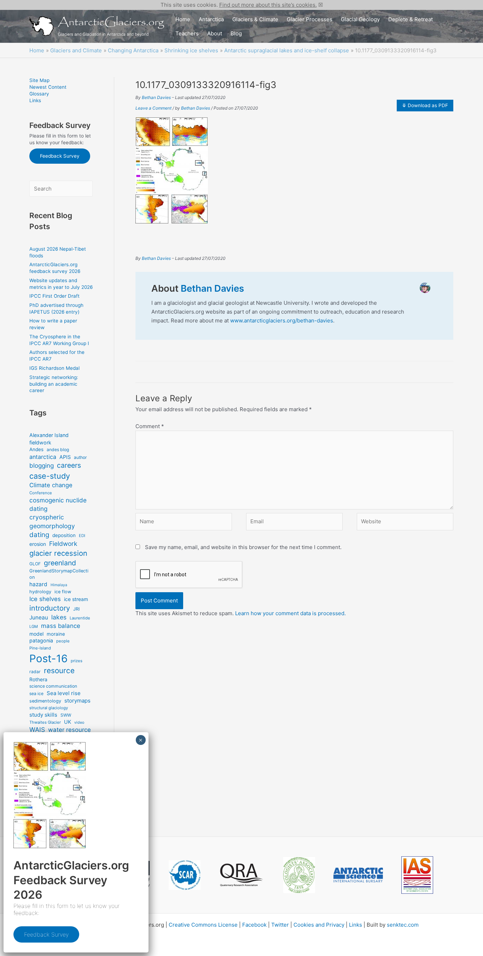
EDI (82, 535)
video (79, 722)
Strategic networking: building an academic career (53, 384)
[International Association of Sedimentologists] (417, 875)
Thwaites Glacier (45, 722)
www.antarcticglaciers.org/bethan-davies (281, 320)
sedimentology (45, 701)
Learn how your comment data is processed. (290, 613)
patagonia (41, 640)
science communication (53, 686)
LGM (33, 626)
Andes (36, 449)
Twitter (280, 924)
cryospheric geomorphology (52, 521)
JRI (76, 609)
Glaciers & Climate (255, 19)
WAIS (37, 729)
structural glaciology (48, 707)
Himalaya (59, 585)
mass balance (60, 625)
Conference (40, 492)
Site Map (39, 80)
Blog (236, 33)
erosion (37, 544)
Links (35, 100)
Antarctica (211, 19)
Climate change (50, 485)
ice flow (62, 591)
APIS (65, 457)
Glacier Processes (309, 19)
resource (59, 670)
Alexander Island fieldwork (49, 438)
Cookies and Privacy (318, 924)
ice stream (76, 599)
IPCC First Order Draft (54, 296)
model (36, 634)
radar (35, 671)
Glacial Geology (360, 19)
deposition (64, 535)
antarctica (42, 456)
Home (182, 19)
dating (39, 535)
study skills (43, 714)
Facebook (254, 924)
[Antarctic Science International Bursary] (358, 875)
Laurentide (80, 618)
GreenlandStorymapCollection (58, 574)
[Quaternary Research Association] (242, 875)
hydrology (40, 591)
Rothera (38, 679)
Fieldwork (63, 543)
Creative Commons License (203, 924)
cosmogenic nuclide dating (58, 504)
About (214, 33)
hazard (38, 584)
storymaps (77, 700)
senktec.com (403, 924)
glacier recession (58, 553)
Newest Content (47, 87)
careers (69, 465)
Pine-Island (40, 648)
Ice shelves (45, 598)
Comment (149, 426)
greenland (60, 563)
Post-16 (48, 658)
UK (67, 722)
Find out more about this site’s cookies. (268, 4)
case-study (49, 475)
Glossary (39, 94)
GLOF (35, 563)
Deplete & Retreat (410, 19)
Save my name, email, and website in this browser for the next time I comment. (243, 547)
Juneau (38, 617)
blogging (41, 465)
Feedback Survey (60, 156)
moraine (56, 634)
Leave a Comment (153, 108)
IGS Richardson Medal (54, 368)
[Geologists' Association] (299, 875)
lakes (58, 617)
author (80, 457)
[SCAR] (184, 875)
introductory (49, 608)
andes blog (58, 449)
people (63, 641)
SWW (65, 715)
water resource (69, 729)
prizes (76, 660)
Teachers (187, 33)
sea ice (36, 693)
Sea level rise (64, 693)
